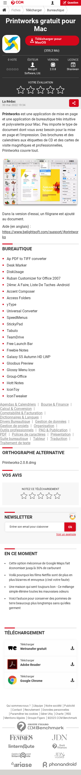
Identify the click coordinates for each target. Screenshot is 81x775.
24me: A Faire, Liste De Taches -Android (38, 285)
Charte (59, 713)
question (73, 2)
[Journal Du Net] (59, 737)
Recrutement (32, 709)
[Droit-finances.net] (59, 746)
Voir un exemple (66, 534)
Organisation (44, 426)
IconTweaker (17, 396)
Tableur (39, 439)
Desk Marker (17, 265)
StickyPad (15, 324)
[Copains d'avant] (21, 755)
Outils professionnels (17, 430)
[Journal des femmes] (21, 737)
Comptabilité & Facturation (21, 413)
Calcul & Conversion (16, 409)
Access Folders (19, 298)
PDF (3, 434)
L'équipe (38, 705)
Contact (17, 709)
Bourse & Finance (55, 404)
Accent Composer (21, 291)
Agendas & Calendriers (18, 404)
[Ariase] (21, 764)
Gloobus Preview (20, 363)
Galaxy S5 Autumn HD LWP (28, 357)
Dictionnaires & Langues (19, 417)
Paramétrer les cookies (24, 713)
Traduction (58, 439)
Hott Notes (15, 383)
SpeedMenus (17, 317)
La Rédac (9, 101)
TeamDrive (15, 337)
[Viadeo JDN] (59, 755)
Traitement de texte (15, 443)
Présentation (61, 434)
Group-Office (17, 376)
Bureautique (55, 10)
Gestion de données (50, 421)
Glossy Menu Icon (21, 370)
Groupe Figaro (36, 718)
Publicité (69, 705)
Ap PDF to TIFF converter (26, 259)
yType (11, 304)
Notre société (53, 705)
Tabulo (12, 331)
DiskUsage (15, 272)
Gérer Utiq (47, 713)
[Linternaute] (21, 746)
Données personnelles (56, 709)
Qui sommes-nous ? (19, 705)
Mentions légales (14, 718)
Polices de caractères (28, 434)
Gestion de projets (14, 426)
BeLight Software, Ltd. (33, 71)
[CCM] (17, 3)
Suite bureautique (14, 439)
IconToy (13, 389)
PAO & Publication (53, 430)
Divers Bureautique (15, 421)
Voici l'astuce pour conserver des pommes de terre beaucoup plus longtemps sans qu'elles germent (40, 603)
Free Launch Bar (20, 344)
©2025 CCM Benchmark (62, 718)
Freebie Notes (17, 350)
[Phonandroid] (59, 764)
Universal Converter (22, 311)
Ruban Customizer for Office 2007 (34, 278)
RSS (68, 713)
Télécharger (34, 10)
